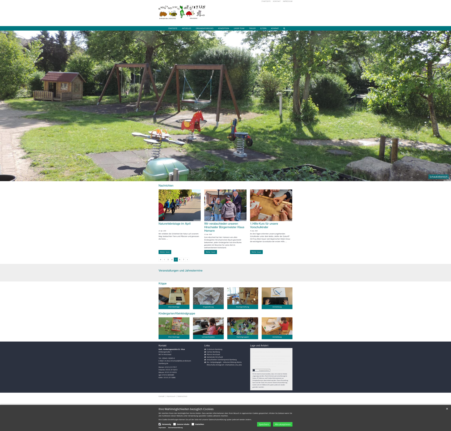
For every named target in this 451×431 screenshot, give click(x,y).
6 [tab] (224, 179)
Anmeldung (277, 307)
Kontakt (277, 1)
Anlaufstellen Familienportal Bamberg (222, 359)
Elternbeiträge (174, 307)
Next (445, 105)
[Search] (283, 28)
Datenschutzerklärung (175, 427)
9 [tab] (234, 179)
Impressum (287, 1)
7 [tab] (227, 179)
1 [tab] (206, 179)
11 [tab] (241, 179)
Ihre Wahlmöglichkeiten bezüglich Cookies (186, 409)
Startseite (266, 1)
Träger (252, 28)
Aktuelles (186, 28)
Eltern (263, 28)
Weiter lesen (165, 252)
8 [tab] (231, 179)
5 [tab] (220, 179)
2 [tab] (209, 179)
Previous (6, 105)
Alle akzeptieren (283, 424)
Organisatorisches (204, 28)
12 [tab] (245, 179)
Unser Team (239, 28)
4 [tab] (217, 179)
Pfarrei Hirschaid (213, 354)
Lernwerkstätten (208, 337)
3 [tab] (213, 179)
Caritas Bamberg (213, 352)
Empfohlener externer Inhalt (266, 351)
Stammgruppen (243, 337)
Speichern (264, 424)
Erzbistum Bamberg (214, 349)
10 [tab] (238, 179)
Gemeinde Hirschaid (215, 357)
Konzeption (223, 28)
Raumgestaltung (242, 307)
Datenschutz (182, 396)
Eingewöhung (208, 307)
